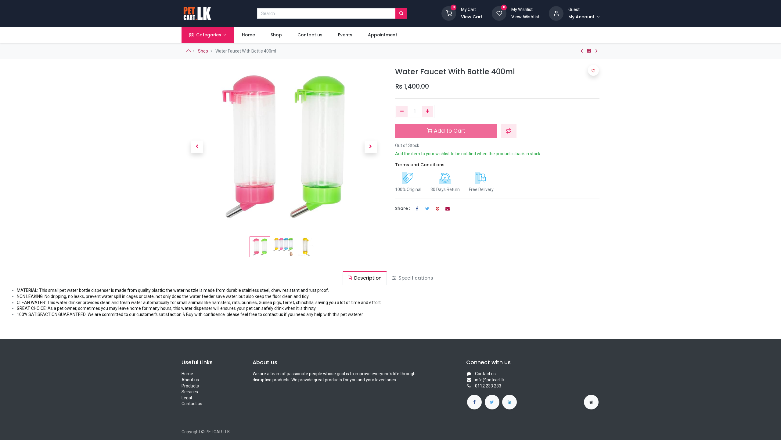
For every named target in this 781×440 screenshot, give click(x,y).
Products (190, 385)
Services (190, 391)
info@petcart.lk (490, 379)
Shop (203, 51)
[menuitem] (248, 35)
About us (190, 379)
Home (187, 373)
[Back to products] (589, 51)
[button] (197, 146)
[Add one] (428, 111)
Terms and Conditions (419, 165)
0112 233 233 (488, 385)
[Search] (401, 13)
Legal (187, 397)
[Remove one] (402, 111)
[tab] (365, 278)
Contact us (192, 403)
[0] (448, 13)
